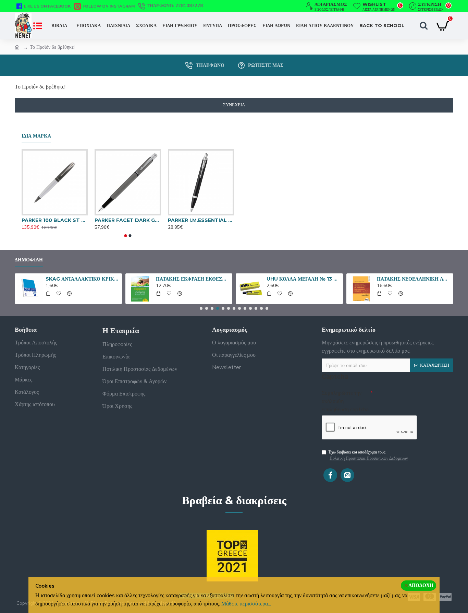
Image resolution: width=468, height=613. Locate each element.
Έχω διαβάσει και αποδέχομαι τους (368, 455)
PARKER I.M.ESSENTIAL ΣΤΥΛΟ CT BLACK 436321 (201, 220)
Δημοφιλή (29, 260)
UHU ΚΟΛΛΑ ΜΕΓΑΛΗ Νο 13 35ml (304, 279)
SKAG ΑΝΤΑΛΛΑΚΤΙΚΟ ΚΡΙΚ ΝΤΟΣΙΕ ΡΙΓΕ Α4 (83, 279)
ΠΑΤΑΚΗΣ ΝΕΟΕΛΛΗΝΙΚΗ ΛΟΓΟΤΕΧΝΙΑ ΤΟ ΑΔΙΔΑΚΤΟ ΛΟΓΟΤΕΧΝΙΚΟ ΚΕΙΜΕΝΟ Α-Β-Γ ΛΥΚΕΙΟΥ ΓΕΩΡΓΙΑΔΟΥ (414, 279)
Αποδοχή (420, 585)
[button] (125, 235)
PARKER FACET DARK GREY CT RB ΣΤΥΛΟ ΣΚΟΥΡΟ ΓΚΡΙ (128, 220)
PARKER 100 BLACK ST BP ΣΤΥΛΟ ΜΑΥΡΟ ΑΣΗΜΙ (55, 220)
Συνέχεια (234, 105)
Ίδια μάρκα (36, 136)
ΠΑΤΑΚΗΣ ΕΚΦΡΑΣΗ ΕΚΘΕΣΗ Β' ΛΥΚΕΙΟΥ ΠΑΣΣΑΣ (193, 279)
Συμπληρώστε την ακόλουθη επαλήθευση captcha (345, 401)
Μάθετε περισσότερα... (246, 604)
